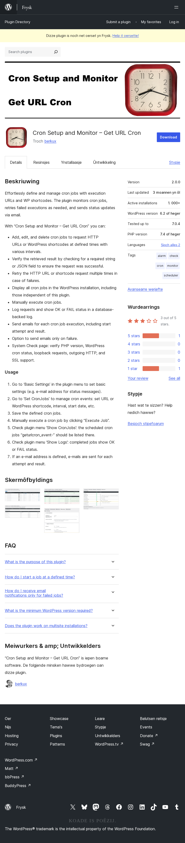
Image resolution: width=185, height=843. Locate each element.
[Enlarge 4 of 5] (73, 514)
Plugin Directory (17, 22)
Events (146, 727)
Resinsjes (41, 162)
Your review (138, 378)
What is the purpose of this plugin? (35, 562)
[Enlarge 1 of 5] (33, 495)
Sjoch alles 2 (170, 245)
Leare (100, 718)
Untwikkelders (107, 735)
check (174, 256)
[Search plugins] (56, 52)
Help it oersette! (125, 36)
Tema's (56, 727)
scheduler (171, 275)
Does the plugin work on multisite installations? (46, 626)
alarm (162, 256)
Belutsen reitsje (153, 718)
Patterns (57, 744)
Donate (149, 735)
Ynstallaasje (71, 162)
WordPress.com (21, 760)
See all (174, 378)
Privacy (11, 744)
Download (168, 137)
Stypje (174, 162)
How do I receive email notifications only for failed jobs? (34, 593)
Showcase (59, 718)
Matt (11, 768)
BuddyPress (18, 785)
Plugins (56, 735)
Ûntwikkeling (104, 162)
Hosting (12, 735)
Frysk (21, 807)
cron (160, 265)
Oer (8, 718)
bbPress (14, 776)
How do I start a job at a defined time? (40, 577)
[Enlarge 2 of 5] (33, 511)
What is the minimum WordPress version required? (49, 610)
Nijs (8, 727)
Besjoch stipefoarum (146, 423)
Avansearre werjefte (145, 289)
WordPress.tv (109, 744)
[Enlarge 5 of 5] (112, 495)
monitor (172, 265)
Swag (147, 744)
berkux (50, 141)
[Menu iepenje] (177, 7)
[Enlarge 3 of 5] (73, 495)
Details (16, 162)
